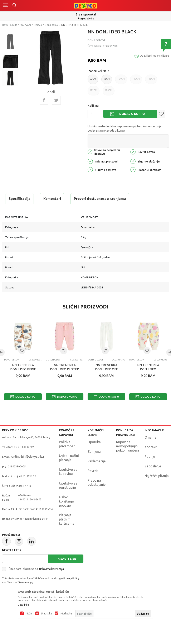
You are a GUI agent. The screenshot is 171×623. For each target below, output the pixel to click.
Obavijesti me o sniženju (154, 55)
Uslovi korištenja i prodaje (67, 501)
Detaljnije (23, 605)
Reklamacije (97, 461)
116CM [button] (151, 78)
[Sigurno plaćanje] (133, 161)
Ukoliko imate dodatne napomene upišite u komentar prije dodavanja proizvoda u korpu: (124, 128)
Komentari (52, 198)
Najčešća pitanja (157, 476)
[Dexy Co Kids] (85, 5)
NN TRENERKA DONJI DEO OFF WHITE (106, 369)
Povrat (93, 471)
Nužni (29, 613)
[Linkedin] (31, 541)
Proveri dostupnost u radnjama (100, 198)
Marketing (66, 613)
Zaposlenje (153, 466)
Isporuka (94, 442)
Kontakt (151, 447)
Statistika (46, 613)
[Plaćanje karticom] (133, 169)
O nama (150, 437)
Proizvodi (25, 25)
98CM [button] (107, 78)
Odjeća (38, 25)
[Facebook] (44, 100)
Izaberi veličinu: (98, 71)
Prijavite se (65, 558)
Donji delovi (52, 25)
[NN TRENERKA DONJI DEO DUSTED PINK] (64, 336)
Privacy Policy (71, 578)
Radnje (150, 456)
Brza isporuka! (85, 14)
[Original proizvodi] (90, 161)
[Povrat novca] (133, 151)
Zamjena (94, 451)
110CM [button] (136, 78)
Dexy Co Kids (9, 25)
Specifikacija (19, 198)
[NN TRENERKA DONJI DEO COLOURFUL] (148, 336)
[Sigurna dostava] (90, 169)
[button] (161, 114)
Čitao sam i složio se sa (36, 568)
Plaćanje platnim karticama (66, 519)
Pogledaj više (86, 18)
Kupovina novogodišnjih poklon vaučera (127, 446)
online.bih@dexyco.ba (27, 456)
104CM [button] (121, 78)
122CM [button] (93, 90)
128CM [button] (108, 90)
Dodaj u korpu (132, 113)
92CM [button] (93, 78)
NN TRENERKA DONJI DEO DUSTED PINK (64, 369)
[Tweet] (56, 100)
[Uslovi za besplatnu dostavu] (90, 151)
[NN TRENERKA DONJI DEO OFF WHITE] (106, 336)
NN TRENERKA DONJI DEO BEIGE (23, 367)
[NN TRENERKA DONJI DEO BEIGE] (23, 336)
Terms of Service (17, 582)
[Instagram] (19, 541)
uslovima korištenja (51, 569)
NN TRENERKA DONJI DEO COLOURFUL (148, 369)
